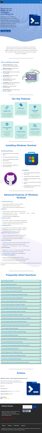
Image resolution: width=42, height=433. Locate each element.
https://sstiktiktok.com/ (6, 419)
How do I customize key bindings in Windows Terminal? (13, 311)
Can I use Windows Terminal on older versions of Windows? (14, 308)
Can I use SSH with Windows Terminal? (9, 348)
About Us (4, 425)
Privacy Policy (16, 425)
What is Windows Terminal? (7, 281)
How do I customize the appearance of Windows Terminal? (14, 294)
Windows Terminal (7, 406)
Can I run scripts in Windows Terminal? (9, 328)
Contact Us (23, 425)
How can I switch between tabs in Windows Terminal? (13, 304)
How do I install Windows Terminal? (9, 284)
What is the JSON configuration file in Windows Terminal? (14, 301)
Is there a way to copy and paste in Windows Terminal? (13, 355)
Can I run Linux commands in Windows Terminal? (12, 315)
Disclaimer (10, 425)
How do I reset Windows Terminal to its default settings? (13, 331)
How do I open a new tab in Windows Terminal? (11, 291)
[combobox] (27, 407)
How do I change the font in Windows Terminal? (11, 352)
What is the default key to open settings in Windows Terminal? (15, 362)
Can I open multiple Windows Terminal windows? (12, 342)
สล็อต (13, 418)
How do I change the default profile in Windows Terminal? (14, 321)
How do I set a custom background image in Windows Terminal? (15, 345)
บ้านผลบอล (9, 418)
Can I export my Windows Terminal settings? (11, 359)
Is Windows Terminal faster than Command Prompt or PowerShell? (16, 318)
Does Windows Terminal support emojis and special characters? (15, 325)
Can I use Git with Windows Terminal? (9, 335)
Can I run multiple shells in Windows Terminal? (11, 287)
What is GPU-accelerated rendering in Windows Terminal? (14, 338)
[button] (40, 2)
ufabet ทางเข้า (4, 418)
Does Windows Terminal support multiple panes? (12, 298)
